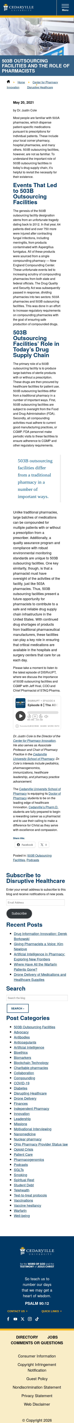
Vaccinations (23, 1200)
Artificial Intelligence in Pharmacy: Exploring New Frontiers (39, 956)
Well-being (22, 1215)
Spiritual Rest (24, 1179)
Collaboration (24, 1072)
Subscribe (19, 913)
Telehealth (21, 1190)
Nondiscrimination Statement (37, 1387)
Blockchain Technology (31, 1062)
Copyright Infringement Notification (37, 1367)
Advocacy (21, 1031)
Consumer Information (37, 1356)
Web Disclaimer (37, 1404)
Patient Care (23, 1154)
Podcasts (33, 860)
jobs (52, 1337)
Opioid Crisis (23, 1149)
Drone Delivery (25, 1098)
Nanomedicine (25, 1133)
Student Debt (24, 1184)
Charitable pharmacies (31, 1067)
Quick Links (50, 1311)
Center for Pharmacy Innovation (34, 740)
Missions (20, 1123)
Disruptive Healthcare (40, 87)
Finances (21, 1103)
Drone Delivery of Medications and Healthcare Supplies (40, 977)
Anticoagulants (25, 1042)
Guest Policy (37, 1378)
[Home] (8, 82)
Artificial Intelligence (29, 1047)
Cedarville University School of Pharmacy (33, 756)
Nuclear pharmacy (28, 1139)
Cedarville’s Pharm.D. (43, 807)
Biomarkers (22, 1057)
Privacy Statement (36, 1395)
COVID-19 (21, 1082)
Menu (65, 10)
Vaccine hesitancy (27, 1205)
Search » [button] (17, 1008)
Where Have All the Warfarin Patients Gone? (35, 967)
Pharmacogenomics (29, 1159)
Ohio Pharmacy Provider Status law (41, 1144)
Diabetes (20, 1088)
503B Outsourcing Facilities (34, 1026)
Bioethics (21, 1052)
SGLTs (19, 1169)
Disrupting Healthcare (30, 1093)
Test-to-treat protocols (30, 1195)
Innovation (22, 1113)
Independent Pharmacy (31, 1108)
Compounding (24, 1077)
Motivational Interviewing (32, 1128)
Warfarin (20, 1210)
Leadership (22, 1118)
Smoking (20, 1174)
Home (21, 82)
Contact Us (16, 1311)
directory (27, 1337)
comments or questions (37, 1342)
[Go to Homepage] (18, 9)
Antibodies (22, 1037)
